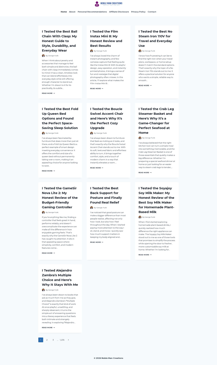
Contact (152, 12)
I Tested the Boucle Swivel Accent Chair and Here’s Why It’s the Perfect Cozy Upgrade (106, 118)
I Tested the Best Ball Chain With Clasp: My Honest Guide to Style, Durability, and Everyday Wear (59, 41)
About (72, 12)
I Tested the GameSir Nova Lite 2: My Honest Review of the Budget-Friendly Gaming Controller (60, 197)
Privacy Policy (138, 12)
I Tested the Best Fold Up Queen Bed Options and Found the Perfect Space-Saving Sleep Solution (60, 118)
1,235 (62, 340)
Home (64, 12)
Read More (48, 93)
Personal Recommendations (92, 12)
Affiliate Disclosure (119, 12)
